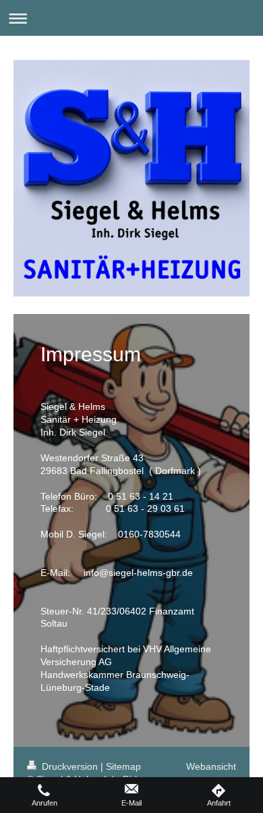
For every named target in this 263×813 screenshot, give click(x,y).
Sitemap (123, 766)
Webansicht (211, 766)
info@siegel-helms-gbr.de (138, 572)
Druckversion (69, 766)
